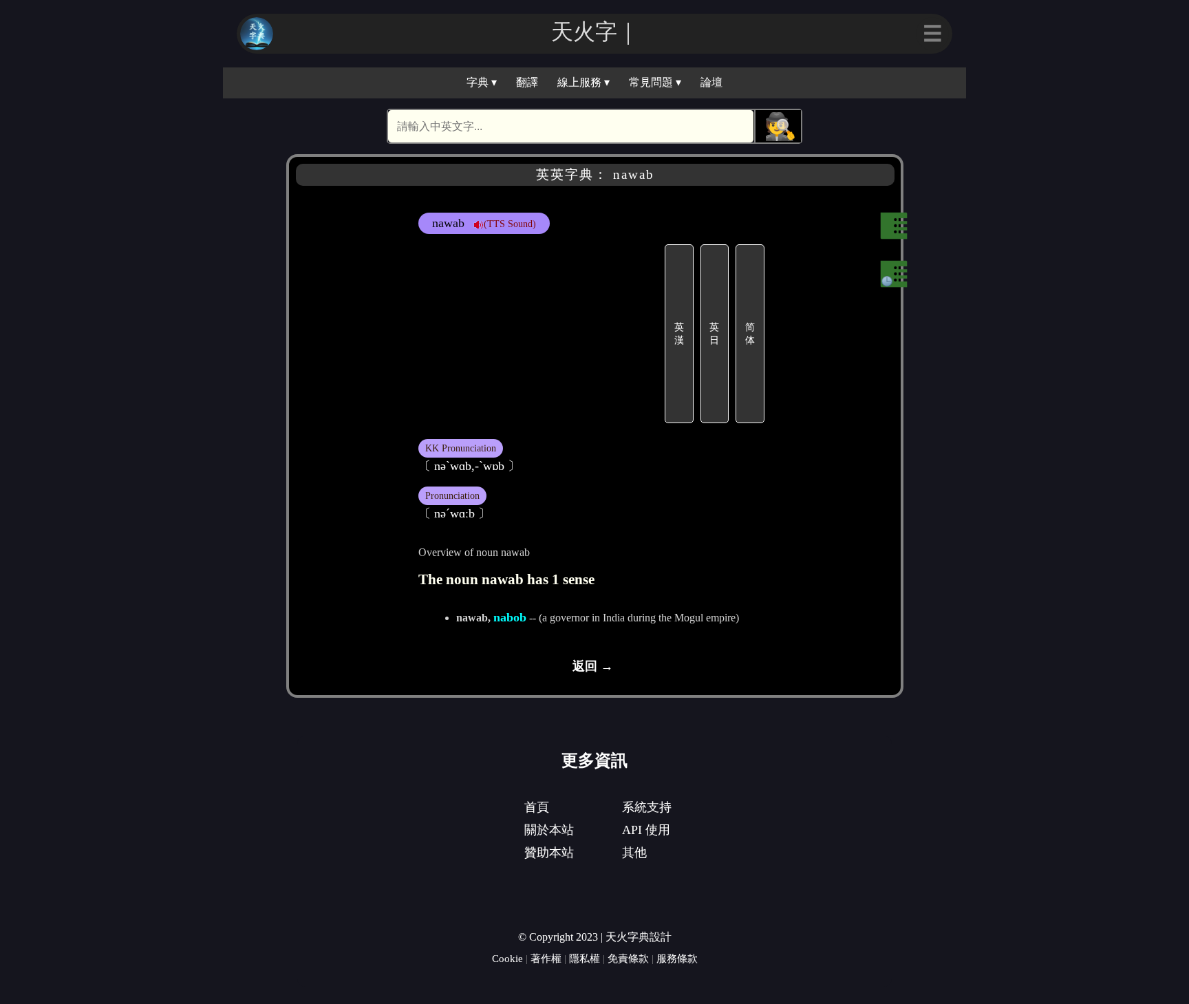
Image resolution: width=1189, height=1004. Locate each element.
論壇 (711, 82)
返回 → (592, 666)
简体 (750, 333)
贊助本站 (549, 852)
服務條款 (677, 958)
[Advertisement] (539, 334)
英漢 (679, 333)
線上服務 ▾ (583, 82)
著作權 (546, 958)
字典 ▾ (482, 82)
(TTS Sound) (510, 223)
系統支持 (647, 807)
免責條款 (628, 958)
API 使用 (646, 830)
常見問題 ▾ (655, 82)
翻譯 (527, 82)
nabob (509, 617)
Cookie (507, 958)
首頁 (536, 807)
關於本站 (549, 830)
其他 (634, 852)
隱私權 (584, 958)
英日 (714, 333)
